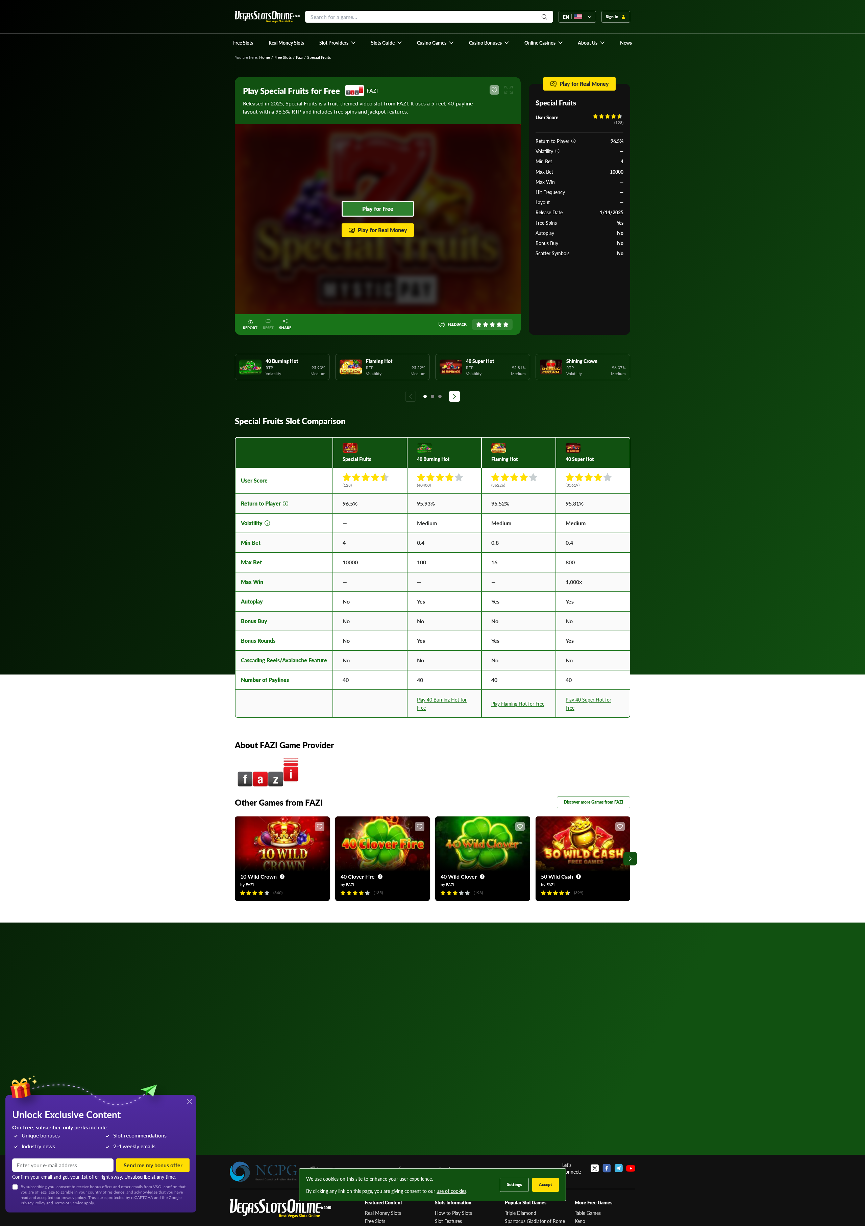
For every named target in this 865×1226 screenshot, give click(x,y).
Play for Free (377, 209)
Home (264, 57)
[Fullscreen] (508, 90)
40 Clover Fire (358, 876)
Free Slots (283, 57)
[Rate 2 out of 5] (485, 324)
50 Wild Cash (557, 876)
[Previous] (410, 396)
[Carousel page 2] (432, 396)
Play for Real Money (382, 230)
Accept (545, 1184)
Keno (580, 1221)
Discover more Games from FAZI (593, 802)
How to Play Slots (453, 1212)
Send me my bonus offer (153, 1165)
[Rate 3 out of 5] (492, 324)
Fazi (299, 57)
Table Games (588, 1212)
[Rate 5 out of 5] (506, 324)
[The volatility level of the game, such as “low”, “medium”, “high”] (557, 151)
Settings (514, 1184)
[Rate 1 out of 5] (478, 324)
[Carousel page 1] (425, 396)
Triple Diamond (520, 1212)
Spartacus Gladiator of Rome (535, 1221)
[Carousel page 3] (440, 396)
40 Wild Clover (459, 876)
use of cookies (451, 1190)
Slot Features (448, 1221)
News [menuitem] (626, 42)
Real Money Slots (383, 1212)
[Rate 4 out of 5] (499, 324)
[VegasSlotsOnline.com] (267, 17)
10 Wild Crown (258, 876)
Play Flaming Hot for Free (517, 703)
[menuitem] (338, 42)
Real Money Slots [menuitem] (286, 42)
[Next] (454, 396)
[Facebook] (606, 1168)
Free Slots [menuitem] (243, 42)
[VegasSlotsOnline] (280, 1208)
